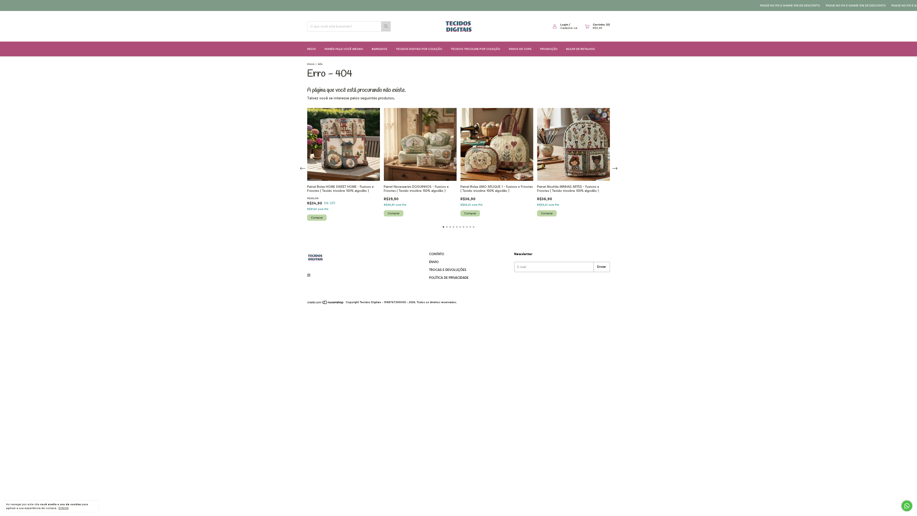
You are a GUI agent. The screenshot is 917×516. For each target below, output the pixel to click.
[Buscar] (386, 26)
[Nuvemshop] (325, 303)
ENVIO (434, 262)
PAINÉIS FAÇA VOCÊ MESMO (344, 49)
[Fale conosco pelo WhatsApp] (906, 505)
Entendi (64, 508)
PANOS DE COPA (520, 49)
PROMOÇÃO (549, 49)
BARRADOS (379, 49)
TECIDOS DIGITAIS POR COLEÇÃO (419, 49)
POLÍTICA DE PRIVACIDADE (449, 278)
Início (311, 49)
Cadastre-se (568, 28)
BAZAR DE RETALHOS (580, 49)
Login (564, 24)
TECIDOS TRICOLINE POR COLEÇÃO (475, 49)
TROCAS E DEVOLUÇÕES (447, 270)
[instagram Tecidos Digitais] (308, 275)
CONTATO (436, 254)
